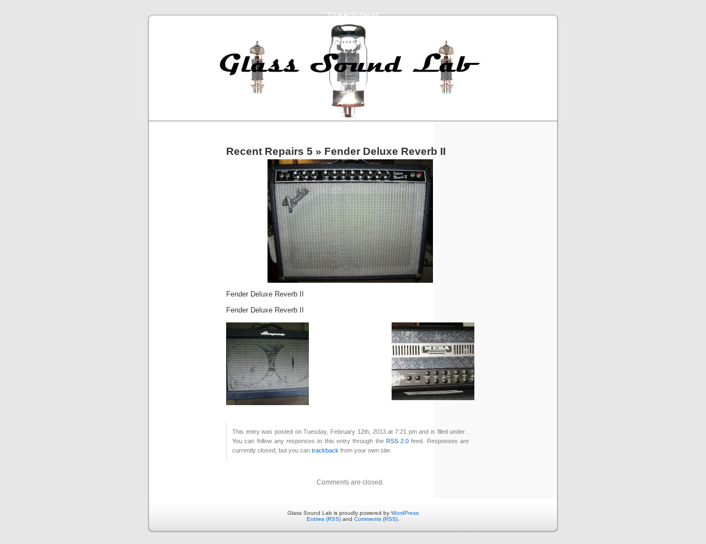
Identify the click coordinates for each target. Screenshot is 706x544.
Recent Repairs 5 (269, 151)
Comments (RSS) (376, 519)
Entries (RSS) (324, 519)
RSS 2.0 (397, 441)
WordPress (405, 513)
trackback (325, 450)
